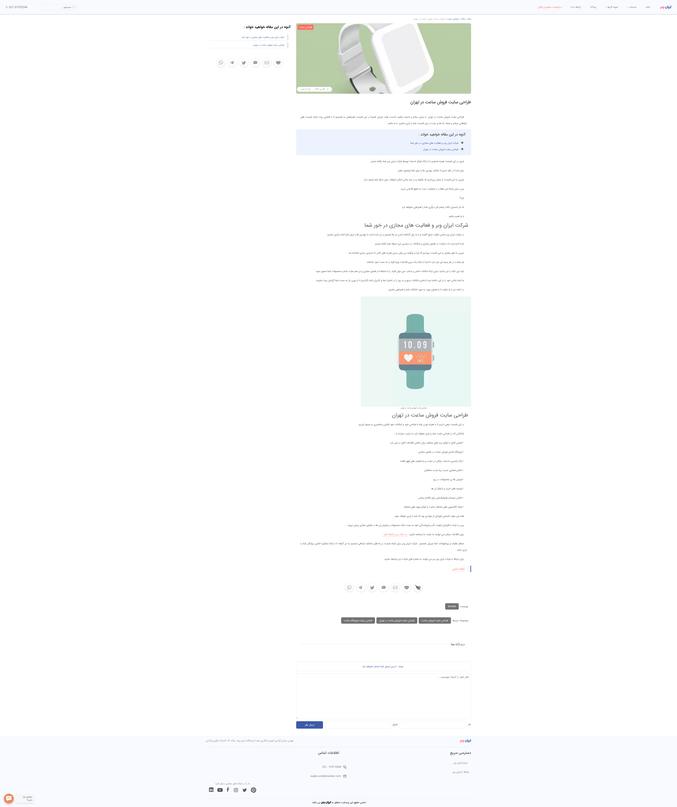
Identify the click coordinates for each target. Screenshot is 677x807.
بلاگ (463, 19)
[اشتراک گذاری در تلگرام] (361, 588)
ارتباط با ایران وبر (460, 772)
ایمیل (395, 724)
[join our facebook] (228, 790)
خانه (648, 7)
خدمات (632, 7)
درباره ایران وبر (460, 763)
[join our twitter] (244, 790)
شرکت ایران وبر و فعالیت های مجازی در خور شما (434, 143)
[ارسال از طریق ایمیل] (395, 588)
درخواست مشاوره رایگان (550, 7)
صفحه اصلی (458, 569)
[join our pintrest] (253, 790)
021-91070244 (18, 7)
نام (469, 724)
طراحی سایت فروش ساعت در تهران (440, 149)
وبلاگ (593, 7)
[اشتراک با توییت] (372, 588)
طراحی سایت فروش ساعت (435, 620)
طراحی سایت (452, 19)
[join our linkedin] (211, 790)
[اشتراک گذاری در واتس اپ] (349, 588)
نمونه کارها (612, 7)
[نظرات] (384, 588)
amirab (452, 606)
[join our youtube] (220, 790)
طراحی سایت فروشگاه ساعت (358, 620)
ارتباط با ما (576, 7)
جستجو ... (66, 7)
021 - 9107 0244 (331, 767)
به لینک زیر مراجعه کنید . (395, 534)
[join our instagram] (236, 790)
